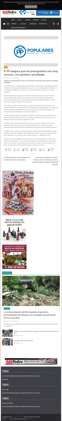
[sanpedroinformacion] (4, 24)
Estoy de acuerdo (31, 6)
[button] (22, 20)
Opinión (27, 20)
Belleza (23, 24)
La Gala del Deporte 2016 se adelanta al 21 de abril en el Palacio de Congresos (17, 159)
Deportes (36, 20)
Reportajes (33, 24)
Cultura (43, 20)
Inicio (13, 20)
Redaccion (16, 78)
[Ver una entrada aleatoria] (58, 24)
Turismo (13, 24)
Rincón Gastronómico (18, 27)
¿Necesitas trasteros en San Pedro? (23, 340)
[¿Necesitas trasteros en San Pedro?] (7, 342)
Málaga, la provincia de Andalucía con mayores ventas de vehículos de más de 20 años (36, 332)
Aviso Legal (5, 389)
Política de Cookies (7, 403)
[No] (60, 5)
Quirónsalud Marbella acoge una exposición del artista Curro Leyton (21, 376)
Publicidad (5, 379)
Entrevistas (42, 24)
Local (19, 20)
